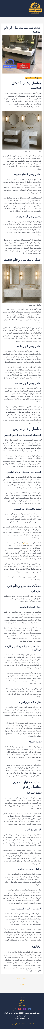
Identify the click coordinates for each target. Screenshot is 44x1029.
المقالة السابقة (22, 978)
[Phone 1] (14, 1009)
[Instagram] (24, 1009)
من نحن (22, 997)
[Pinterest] (19, 1009)
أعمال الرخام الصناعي (33, 78)
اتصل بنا (22, 1005)
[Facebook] (29, 1009)
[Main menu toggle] (2, 8)
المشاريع (22, 1003)
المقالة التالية (22, 984)
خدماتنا (22, 1000)
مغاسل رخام (27, 543)
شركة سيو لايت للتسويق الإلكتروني (22, 1023)
